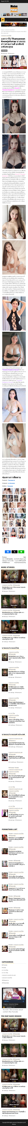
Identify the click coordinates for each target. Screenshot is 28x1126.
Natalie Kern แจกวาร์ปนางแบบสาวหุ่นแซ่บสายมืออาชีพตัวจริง (17, 658)
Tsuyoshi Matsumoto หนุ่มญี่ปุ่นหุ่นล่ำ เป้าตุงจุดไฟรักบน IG (17, 743)
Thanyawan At (11, 480)
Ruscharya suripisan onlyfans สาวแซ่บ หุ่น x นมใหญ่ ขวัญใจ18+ (16, 853)
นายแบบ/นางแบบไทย (6, 35)
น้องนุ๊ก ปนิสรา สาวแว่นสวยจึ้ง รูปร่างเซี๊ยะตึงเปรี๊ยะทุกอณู (16, 924)
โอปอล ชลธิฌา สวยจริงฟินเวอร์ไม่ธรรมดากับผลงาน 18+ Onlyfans (17, 937)
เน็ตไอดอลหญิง (16, 585)
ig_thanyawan (11, 483)
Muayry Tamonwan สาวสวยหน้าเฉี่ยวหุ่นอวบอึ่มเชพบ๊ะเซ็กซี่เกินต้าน (17, 900)
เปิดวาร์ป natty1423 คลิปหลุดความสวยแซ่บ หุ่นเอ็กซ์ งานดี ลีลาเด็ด (17, 777)
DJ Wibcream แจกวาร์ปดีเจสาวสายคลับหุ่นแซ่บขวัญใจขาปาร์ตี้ (16, 688)
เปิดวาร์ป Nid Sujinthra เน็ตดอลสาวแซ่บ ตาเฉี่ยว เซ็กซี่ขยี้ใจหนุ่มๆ (8, 560)
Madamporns (11, 53)
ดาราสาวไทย (12, 713)
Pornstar (17, 767)
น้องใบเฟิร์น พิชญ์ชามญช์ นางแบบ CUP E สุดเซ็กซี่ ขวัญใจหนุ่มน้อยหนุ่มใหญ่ (20, 560)
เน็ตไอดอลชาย (12, 740)
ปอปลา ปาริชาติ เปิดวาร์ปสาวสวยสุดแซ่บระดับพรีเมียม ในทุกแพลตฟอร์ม (17, 721)
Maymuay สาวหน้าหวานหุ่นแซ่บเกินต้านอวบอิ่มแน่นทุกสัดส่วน (16, 911)
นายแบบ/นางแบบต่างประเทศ (15, 738)
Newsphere (20, 1122)
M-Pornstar (11, 767)
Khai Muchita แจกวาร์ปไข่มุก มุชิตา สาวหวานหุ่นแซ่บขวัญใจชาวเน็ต (13, 613)
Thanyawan (10, 486)
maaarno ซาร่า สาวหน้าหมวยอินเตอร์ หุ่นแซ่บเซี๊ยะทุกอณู (17, 889)
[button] (7, 491)
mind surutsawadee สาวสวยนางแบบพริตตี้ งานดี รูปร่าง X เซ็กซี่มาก (17, 864)
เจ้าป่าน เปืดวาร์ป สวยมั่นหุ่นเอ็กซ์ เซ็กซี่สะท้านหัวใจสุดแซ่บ (17, 877)
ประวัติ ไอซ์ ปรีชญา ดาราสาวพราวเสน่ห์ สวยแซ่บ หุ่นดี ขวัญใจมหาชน (16, 816)
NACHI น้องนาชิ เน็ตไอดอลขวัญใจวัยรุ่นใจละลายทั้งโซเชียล (17, 758)
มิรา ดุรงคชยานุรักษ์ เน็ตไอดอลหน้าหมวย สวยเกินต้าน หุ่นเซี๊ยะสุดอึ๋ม (17, 950)
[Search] (26, 19)
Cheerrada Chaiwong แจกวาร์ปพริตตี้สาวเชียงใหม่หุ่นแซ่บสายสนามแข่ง (17, 704)
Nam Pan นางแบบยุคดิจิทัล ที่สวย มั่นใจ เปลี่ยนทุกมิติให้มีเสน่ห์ (16, 839)
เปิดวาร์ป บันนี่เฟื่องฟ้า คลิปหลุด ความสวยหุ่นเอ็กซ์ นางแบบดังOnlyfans (17, 796)
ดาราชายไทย (5, 970)
